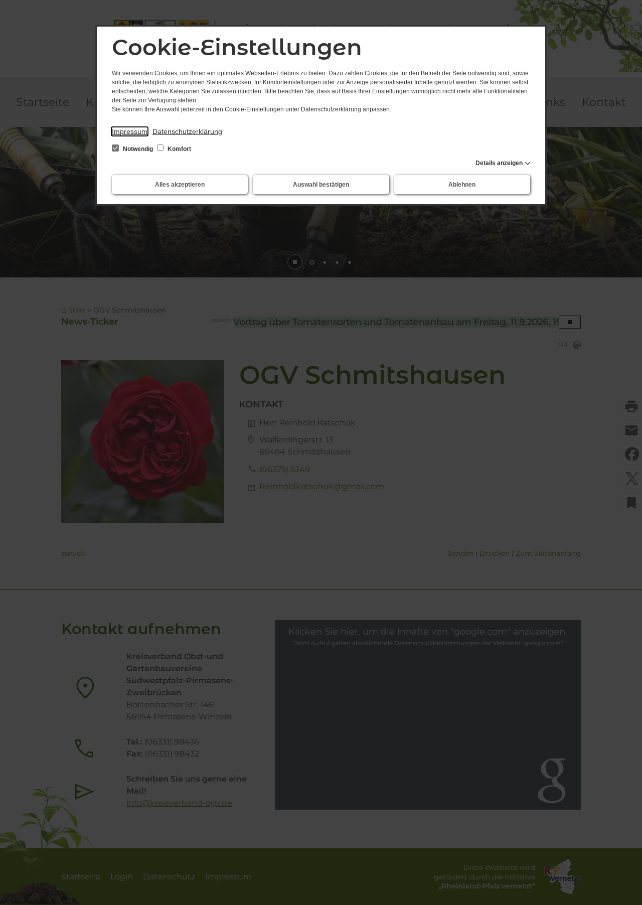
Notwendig (137, 149)
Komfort (178, 149)
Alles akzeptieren (180, 184)
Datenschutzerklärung (187, 131)
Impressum (129, 131)
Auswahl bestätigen (321, 184)
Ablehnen (461, 184)
